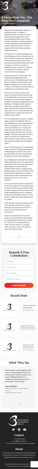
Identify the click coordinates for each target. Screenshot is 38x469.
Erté (17, 84)
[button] (35, 6)
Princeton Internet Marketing (23, 466)
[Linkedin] (19, 429)
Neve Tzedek (16, 58)
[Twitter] (13, 429)
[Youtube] (24, 429)
